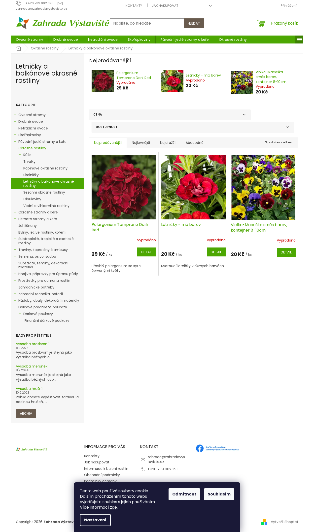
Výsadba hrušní (29, 389)
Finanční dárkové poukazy (47, 320)
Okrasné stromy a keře (38, 212)
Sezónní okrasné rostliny (44, 192)
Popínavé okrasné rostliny (45, 168)
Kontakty (134, 5)
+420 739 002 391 (162, 469)
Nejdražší (167, 142)
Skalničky (31, 174)
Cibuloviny (32, 199)
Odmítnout (184, 494)
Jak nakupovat (165, 5)
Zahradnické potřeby (36, 287)
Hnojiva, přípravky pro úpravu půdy (48, 273)
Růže (27, 154)
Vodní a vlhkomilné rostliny (46, 205)
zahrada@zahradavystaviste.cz (166, 459)
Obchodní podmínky (102, 474)
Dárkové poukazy (38, 313)
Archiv (26, 413)
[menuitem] (29, 39)
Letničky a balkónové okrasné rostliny (48, 183)
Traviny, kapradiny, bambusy (43, 249)
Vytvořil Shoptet (284, 521)
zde (113, 507)
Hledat (194, 23)
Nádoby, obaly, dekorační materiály (48, 300)
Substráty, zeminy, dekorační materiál (43, 265)
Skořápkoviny (29, 134)
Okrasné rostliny (32, 148)
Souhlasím (219, 494)
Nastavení (95, 520)
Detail (146, 251)
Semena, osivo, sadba (37, 256)
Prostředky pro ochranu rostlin (44, 280)
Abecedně (195, 142)
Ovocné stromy (32, 114)
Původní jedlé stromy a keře (42, 141)
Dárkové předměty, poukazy (42, 307)
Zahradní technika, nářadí (40, 293)
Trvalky (29, 161)
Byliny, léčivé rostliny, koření (42, 232)
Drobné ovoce (30, 121)
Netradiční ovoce (33, 128)
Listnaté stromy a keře (37, 218)
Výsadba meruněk (31, 366)
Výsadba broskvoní (32, 344)
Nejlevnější (141, 142)
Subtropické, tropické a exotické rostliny (46, 241)
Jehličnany (27, 225)
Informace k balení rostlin (106, 468)
